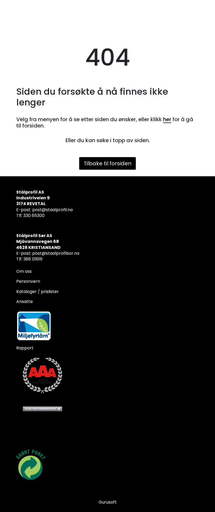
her (167, 119)
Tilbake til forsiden (107, 163)
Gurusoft (108, 502)
